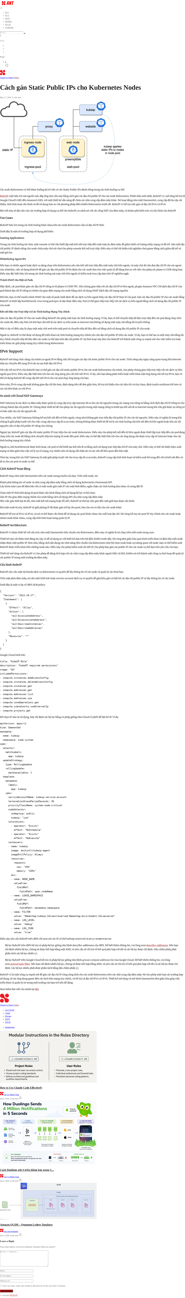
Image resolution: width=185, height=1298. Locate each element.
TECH (8, 25)
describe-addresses (157, 945)
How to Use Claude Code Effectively (21, 1087)
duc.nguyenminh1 (11, 1231)
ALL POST (9, 1010)
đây (37, 989)
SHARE (8, 22)
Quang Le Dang (9, 78)
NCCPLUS (13, 1295)
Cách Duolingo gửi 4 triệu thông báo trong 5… (27, 1169)
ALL (7, 12)
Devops (8, 1016)
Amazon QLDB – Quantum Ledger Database (26, 1224)
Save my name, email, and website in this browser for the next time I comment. (34, 1286)
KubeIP (4, 196)
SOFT (7, 19)
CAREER (9, 28)
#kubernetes (10, 1027)
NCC (7, 16)
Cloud (7, 1013)
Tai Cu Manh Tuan (11, 1095)
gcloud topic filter (20, 964)
